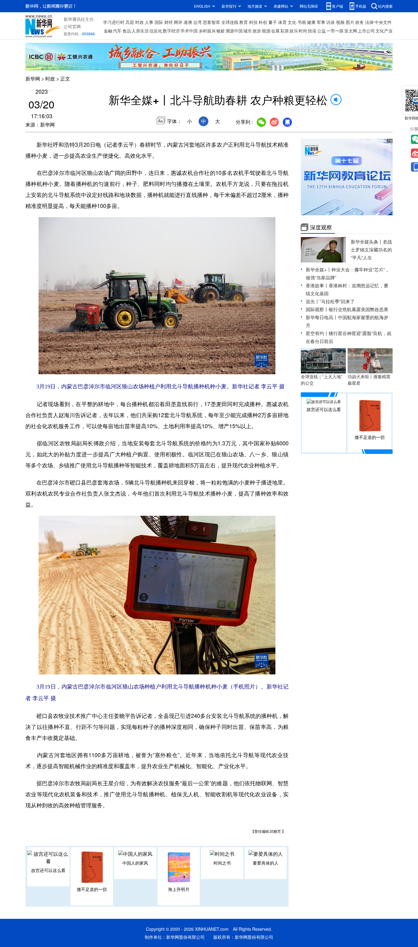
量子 (272, 22)
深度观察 (321, 227)
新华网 (32, 78)
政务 (359, 22)
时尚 (303, 31)
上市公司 (366, 31)
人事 (149, 22)
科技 (253, 22)
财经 (168, 22)
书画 (301, 22)
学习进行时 (114, 22)
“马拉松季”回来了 (337, 301)
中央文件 (383, 22)
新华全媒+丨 (318, 269)
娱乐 (293, 31)
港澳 (188, 22)
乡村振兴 (207, 31)
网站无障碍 (309, 6)
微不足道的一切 (92, 889)
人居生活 (140, 31)
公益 (321, 31)
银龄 (220, 31)
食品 (126, 31)
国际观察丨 (317, 309)
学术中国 (189, 31)
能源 (266, 31)
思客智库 (211, 22)
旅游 (256, 31)
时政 (139, 22)
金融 (108, 31)
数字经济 (171, 31)
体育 (282, 22)
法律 (369, 22)
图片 (350, 22)
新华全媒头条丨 (367, 241)
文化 (292, 22)
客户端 (337, 6)
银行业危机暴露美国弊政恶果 (358, 309)
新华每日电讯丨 (322, 317)
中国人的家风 (135, 863)
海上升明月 (178, 889)
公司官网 (72, 26)
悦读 (312, 31)
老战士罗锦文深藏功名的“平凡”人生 (371, 249)
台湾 (197, 22)
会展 (275, 31)
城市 (247, 31)
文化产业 (384, 31)
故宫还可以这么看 (48, 870)
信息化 (155, 31)
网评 (178, 22)
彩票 (284, 31)
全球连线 (229, 22)
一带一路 (335, 31)
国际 (159, 22)
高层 (129, 22)
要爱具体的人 (265, 863)
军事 (321, 22)
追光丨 (312, 301)
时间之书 (222, 863)
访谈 (330, 22)
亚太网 (350, 31)
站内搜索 (385, 6)
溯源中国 (234, 31)
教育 (243, 22)
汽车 (117, 31)
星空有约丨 (317, 333)
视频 (340, 22)
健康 (311, 22)
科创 (263, 22)
